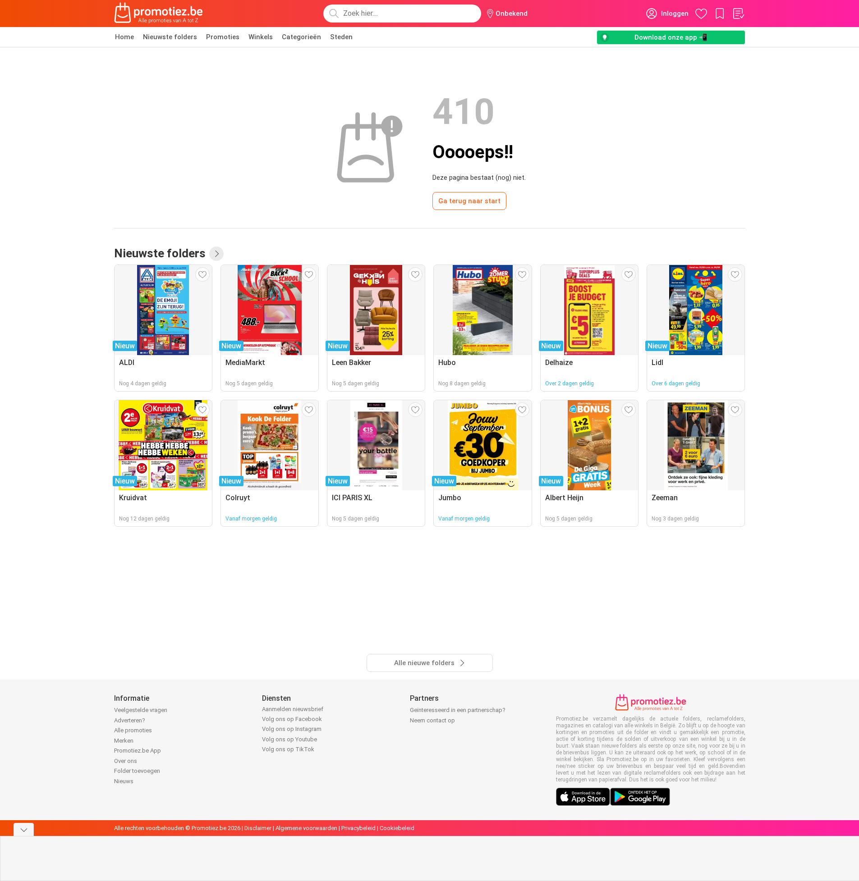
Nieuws (123, 781)
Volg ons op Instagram (292, 729)
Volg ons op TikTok (288, 749)
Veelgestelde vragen (140, 710)
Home (124, 37)
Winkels (260, 37)
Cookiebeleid (397, 828)
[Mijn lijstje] (738, 13)
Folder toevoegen (137, 770)
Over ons (125, 761)
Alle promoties (133, 730)
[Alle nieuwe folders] (216, 253)
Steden (341, 37)
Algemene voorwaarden (306, 828)
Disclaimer (257, 828)
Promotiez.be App (137, 750)
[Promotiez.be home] (158, 13)
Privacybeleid (358, 828)
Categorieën (301, 37)
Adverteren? (129, 720)
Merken (123, 740)
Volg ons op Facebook (292, 719)
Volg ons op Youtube (289, 739)
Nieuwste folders (170, 37)
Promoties (222, 37)
